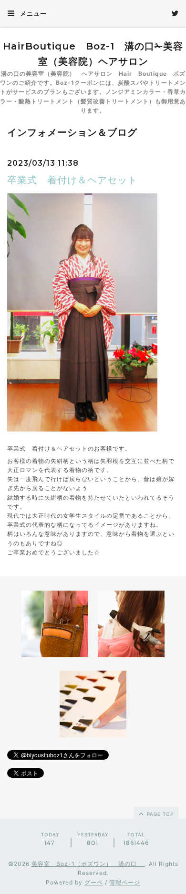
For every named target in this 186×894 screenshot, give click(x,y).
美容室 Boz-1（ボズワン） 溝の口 (88, 863)
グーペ (93, 882)
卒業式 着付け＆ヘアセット (72, 180)
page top (159, 814)
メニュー (32, 13)
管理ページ (124, 882)
